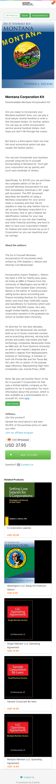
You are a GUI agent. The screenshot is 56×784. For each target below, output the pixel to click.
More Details (12, 403)
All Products (11, 15)
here (27, 398)
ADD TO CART (29, 454)
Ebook (25, 15)
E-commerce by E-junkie (28, 782)
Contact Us (27, 464)
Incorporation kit (40, 15)
